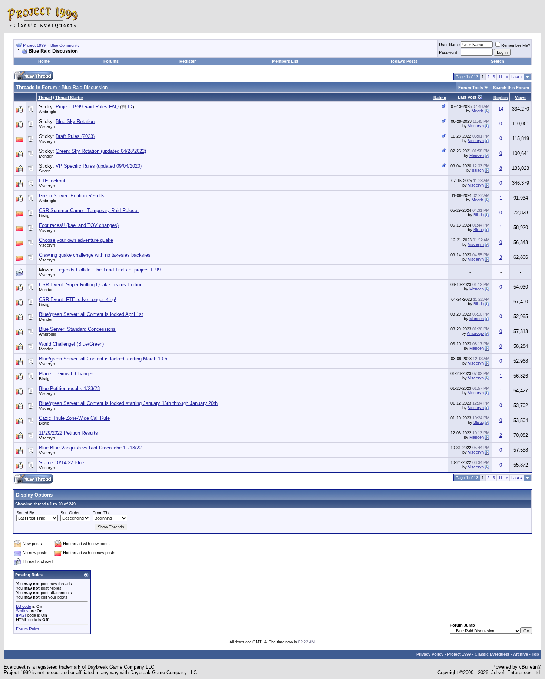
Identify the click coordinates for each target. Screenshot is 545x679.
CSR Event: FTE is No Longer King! (77, 299)
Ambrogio (47, 111)
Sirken (44, 171)
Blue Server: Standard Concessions (77, 329)
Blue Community (65, 45)
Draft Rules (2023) (75, 136)
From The (101, 513)
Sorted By (25, 513)
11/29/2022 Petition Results (68, 433)
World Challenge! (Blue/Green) (71, 344)
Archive (520, 654)
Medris (478, 111)
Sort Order (70, 513)
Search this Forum (511, 87)
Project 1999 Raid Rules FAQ (87, 106)
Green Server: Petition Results (72, 195)
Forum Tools (470, 87)
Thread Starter (69, 97)
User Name (449, 44)
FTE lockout (52, 181)
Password (448, 52)
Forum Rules (27, 629)
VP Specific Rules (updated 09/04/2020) (99, 166)
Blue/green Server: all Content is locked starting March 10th (103, 359)
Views (520, 97)
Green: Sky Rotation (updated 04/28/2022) (101, 151)
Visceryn (47, 126)
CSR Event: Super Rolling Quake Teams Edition (90, 284)
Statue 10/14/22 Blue (61, 462)
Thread (45, 97)
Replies (500, 97)
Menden (46, 156)
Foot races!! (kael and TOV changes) (79, 225)
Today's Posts (403, 61)
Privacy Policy (429, 654)
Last (516, 77)
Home (44, 61)
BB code (23, 606)
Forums (111, 61)
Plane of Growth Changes (66, 373)
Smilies (22, 611)
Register (187, 61)
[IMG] (21, 615)
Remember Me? (515, 45)
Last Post (467, 97)
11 (500, 77)
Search (497, 61)
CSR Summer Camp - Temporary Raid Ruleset (89, 210)
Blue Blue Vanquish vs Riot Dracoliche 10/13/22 (90, 448)
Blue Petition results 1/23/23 (69, 388)
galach (478, 170)
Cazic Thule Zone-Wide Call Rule (74, 418)
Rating (439, 97)
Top (535, 654)
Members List (285, 61)
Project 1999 (34, 45)
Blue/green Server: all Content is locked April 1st (91, 314)
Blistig (44, 215)
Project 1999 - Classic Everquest (478, 654)
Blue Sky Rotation (75, 121)
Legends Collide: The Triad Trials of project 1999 (108, 270)
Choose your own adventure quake (76, 240)
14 (500, 109)
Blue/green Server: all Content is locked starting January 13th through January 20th (128, 403)
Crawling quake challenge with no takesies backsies (95, 255)
